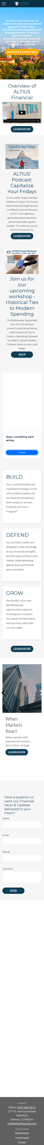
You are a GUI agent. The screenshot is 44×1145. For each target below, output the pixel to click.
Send (13, 890)
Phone (6, 851)
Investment (22, 1137)
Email (5, 835)
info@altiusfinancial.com (22, 1123)
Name (5, 818)
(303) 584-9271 (26, 1107)
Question (7, 868)
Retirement (22, 1133)
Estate (22, 1142)
